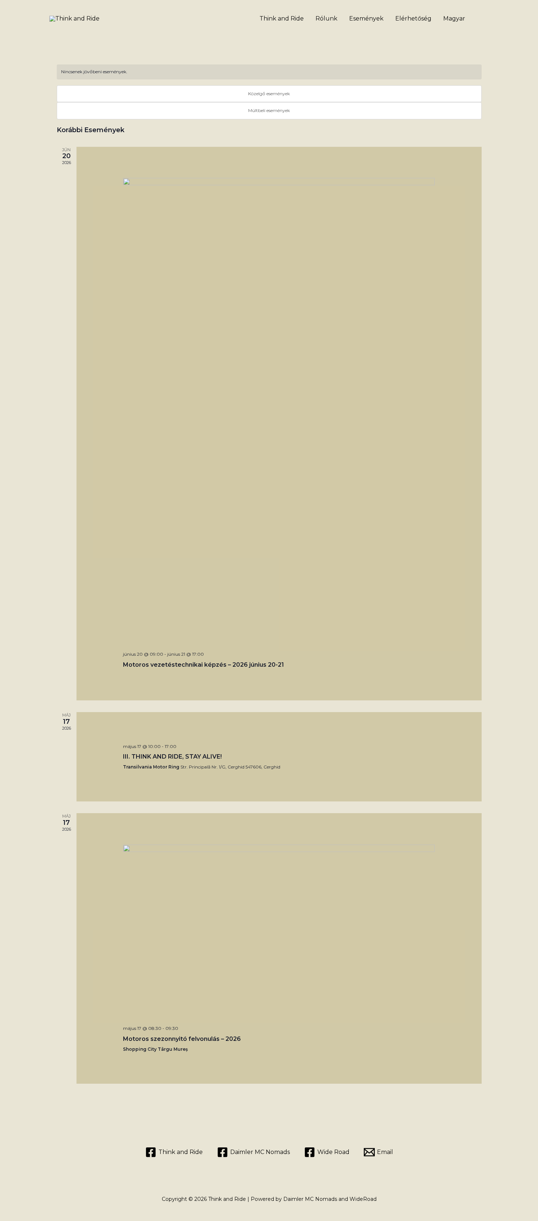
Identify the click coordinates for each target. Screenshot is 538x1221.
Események (366, 18)
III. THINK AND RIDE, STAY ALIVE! (172, 756)
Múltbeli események (269, 110)
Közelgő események (269, 93)
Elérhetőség (413, 18)
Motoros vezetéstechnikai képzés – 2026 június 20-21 (203, 664)
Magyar (454, 18)
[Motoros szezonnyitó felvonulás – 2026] (279, 932)
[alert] (269, 71)
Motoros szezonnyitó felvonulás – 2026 (182, 1038)
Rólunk (326, 18)
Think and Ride (281, 18)
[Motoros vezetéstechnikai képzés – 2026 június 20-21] (279, 411)
